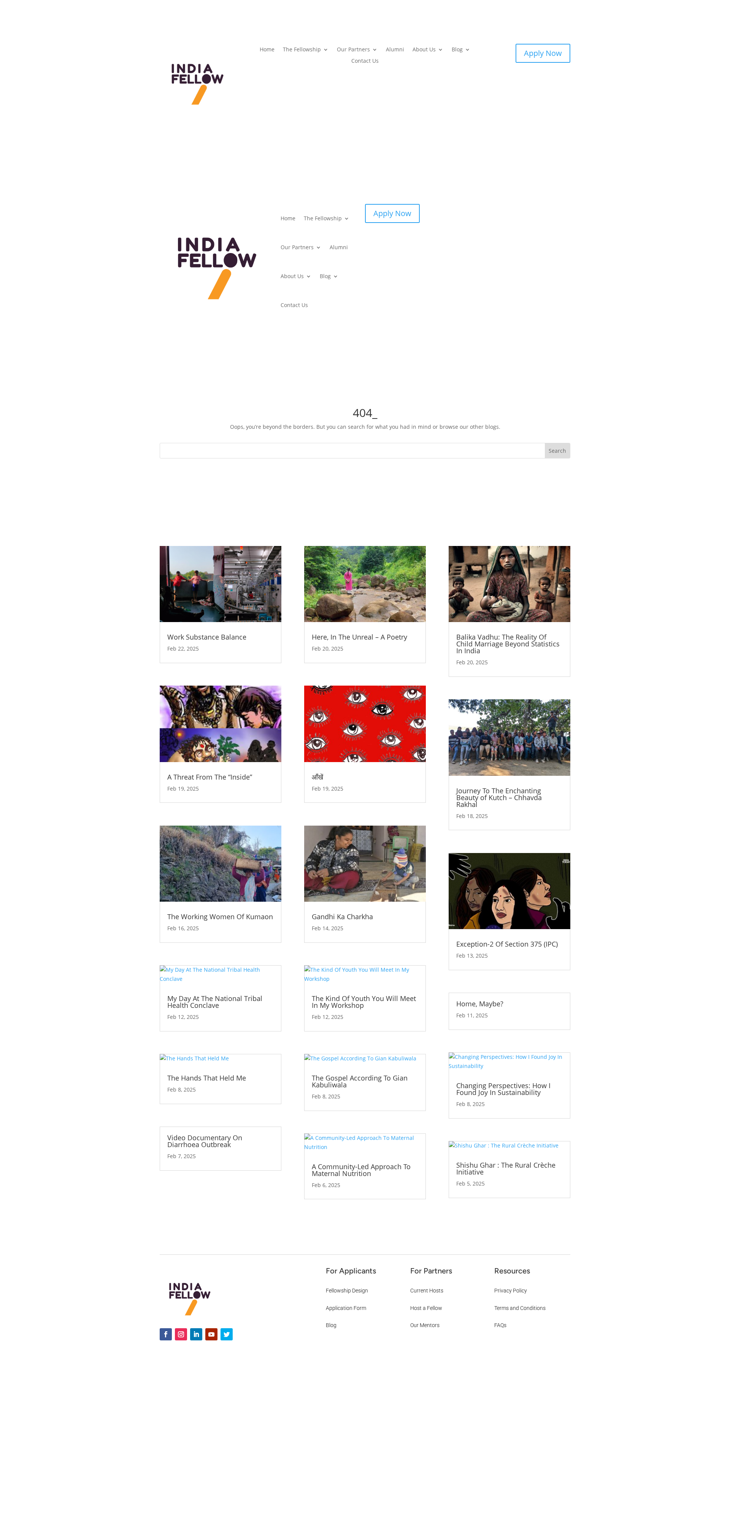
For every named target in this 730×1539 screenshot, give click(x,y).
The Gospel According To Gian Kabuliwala (360, 1081)
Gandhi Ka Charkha (342, 916)
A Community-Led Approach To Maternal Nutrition (361, 1170)
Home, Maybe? (479, 1003)
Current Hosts (426, 1291)
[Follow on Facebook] (166, 1334)
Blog (457, 50)
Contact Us (365, 61)
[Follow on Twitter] (227, 1334)
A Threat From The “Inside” (209, 776)
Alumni (395, 50)
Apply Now (543, 53)
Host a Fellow (426, 1308)
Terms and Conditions (520, 1308)
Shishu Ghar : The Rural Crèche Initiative (505, 1168)
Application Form (346, 1308)
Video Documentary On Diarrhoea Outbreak (204, 1141)
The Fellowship (302, 50)
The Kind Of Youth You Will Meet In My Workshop (364, 1002)
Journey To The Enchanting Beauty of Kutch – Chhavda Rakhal (499, 797)
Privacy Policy (510, 1291)
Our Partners (353, 50)
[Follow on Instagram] (181, 1334)
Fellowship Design (347, 1291)
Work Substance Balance (206, 636)
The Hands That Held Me (206, 1077)
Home (267, 50)
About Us (424, 50)
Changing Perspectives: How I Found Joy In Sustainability (503, 1089)
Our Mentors (425, 1325)
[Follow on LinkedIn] (196, 1334)
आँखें (317, 776)
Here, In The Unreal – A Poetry (359, 636)
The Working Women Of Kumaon (220, 916)
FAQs (500, 1325)
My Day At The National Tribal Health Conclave (214, 1002)
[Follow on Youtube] (211, 1334)
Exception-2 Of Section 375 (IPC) (507, 944)
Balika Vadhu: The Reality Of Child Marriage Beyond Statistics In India (508, 643)
